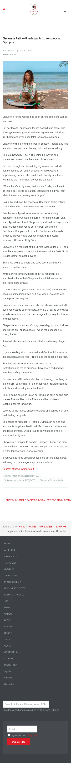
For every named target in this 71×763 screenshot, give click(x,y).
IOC (6, 600)
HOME (32, 526)
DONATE (8, 632)
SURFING (60, 526)
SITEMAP (8, 658)
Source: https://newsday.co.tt (18, 469)
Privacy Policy (10, 664)
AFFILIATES (45, 526)
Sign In (7, 671)
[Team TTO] (34, 9)
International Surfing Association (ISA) (21, 475)
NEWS (7, 607)
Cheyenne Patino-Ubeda (51, 480)
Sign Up (8, 677)
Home (22, 526)
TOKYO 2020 (10, 562)
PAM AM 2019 (11, 556)
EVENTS (8, 626)
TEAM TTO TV (11, 575)
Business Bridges (49, 710)
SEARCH (8, 645)
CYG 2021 (9, 569)
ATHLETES (9, 549)
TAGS (7, 639)
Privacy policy (32, 735)
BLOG (7, 620)
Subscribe (9, 683)
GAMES (8, 613)
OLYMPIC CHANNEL (14, 594)
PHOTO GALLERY (13, 581)
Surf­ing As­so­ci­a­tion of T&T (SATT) (20, 480)
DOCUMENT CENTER (15, 588)
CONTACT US (11, 651)
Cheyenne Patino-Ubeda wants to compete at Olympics (32, 40)
